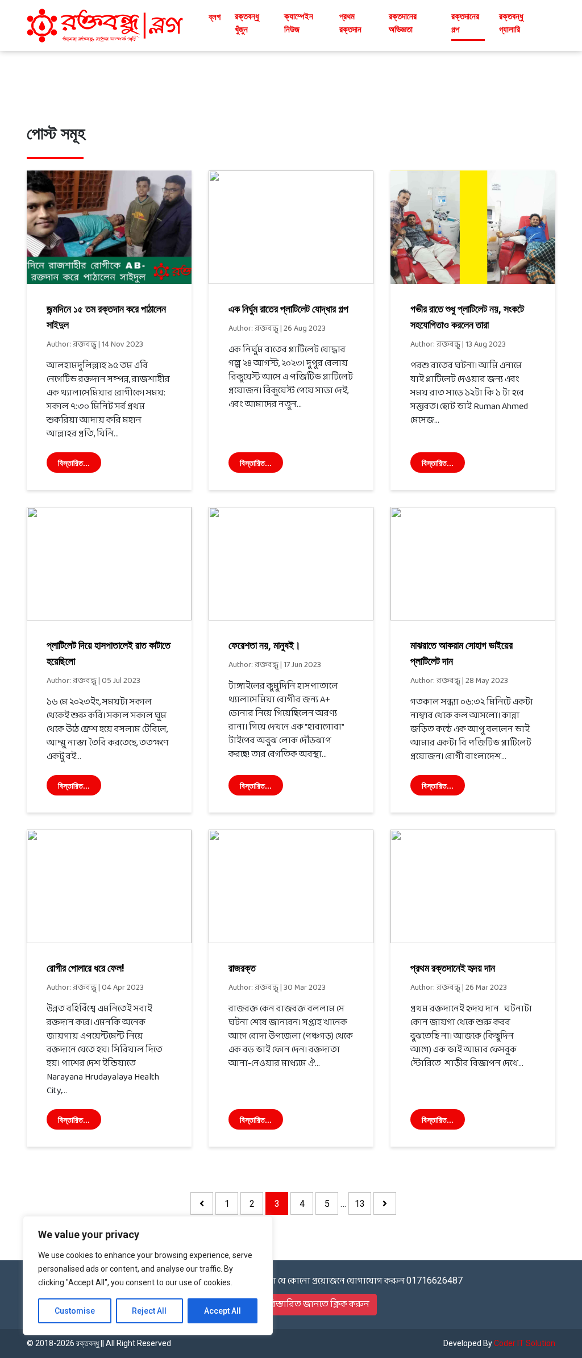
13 (360, 1203)
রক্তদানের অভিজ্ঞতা (403, 23)
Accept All (222, 1310)
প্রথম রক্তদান (350, 23)
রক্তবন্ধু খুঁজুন (247, 23)
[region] (148, 1275)
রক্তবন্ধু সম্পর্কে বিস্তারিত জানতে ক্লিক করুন (291, 1304)
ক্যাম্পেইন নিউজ (298, 23)
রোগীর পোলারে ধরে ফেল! (85, 968)
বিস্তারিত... (74, 462)
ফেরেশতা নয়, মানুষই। (264, 645)
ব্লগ (215, 17)
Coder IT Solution (524, 1343)
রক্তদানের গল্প (465, 23)
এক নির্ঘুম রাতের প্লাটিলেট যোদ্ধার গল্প (288, 309)
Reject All (149, 1310)
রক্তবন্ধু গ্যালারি (511, 23)
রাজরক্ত (242, 968)
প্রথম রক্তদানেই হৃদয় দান (452, 968)
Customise (75, 1310)
